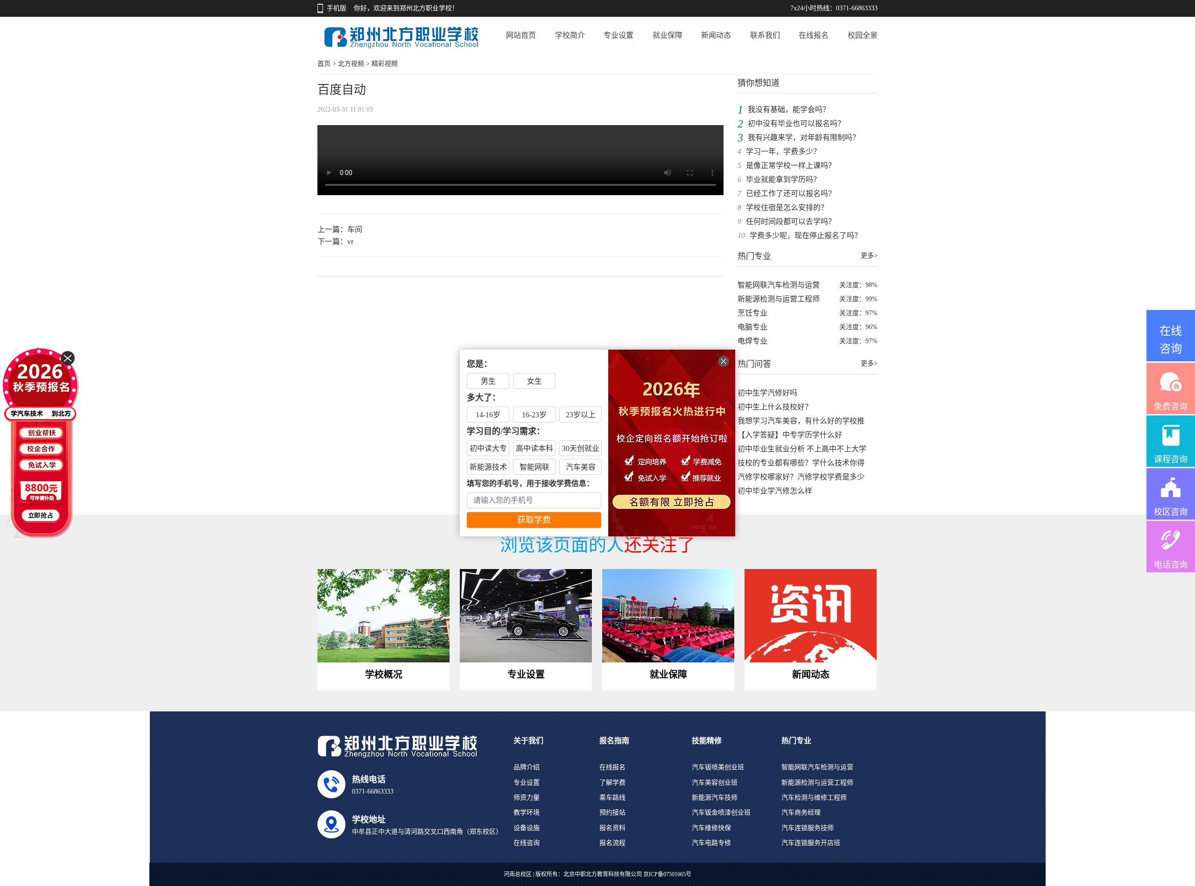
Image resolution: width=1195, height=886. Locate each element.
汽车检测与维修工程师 (814, 797)
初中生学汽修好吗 (767, 393)
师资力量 (526, 797)
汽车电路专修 (711, 842)
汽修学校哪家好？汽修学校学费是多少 (801, 477)
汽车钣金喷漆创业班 (721, 812)
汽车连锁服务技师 (807, 827)
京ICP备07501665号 (667, 874)
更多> (869, 255)
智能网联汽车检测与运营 (779, 285)
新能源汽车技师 (715, 797)
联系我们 (765, 35)
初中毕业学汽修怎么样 (775, 491)
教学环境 (526, 812)
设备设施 (526, 827)
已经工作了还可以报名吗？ (791, 193)
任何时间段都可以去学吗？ (791, 221)
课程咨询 (1171, 459)
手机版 (336, 8)
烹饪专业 (752, 313)
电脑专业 (752, 327)
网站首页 (521, 35)
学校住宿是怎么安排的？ (787, 207)
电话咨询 (1171, 565)
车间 (354, 229)
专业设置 (618, 35)
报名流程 (612, 842)
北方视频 (351, 63)
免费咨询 (1171, 406)
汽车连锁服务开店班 (810, 842)
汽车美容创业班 (715, 782)
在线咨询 (526, 842)
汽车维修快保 (711, 827)
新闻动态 (716, 35)
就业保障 (667, 35)
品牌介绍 (526, 767)
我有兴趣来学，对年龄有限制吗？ (804, 137)
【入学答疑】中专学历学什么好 (790, 435)
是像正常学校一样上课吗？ (791, 165)
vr (350, 242)
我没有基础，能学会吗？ (789, 109)
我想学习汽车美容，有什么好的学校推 (801, 421)
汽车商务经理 (801, 812)
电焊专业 (752, 341)
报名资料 (612, 827)
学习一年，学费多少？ (783, 151)
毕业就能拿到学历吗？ (783, 179)
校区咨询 (1171, 512)
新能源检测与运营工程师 (779, 299)
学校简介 (570, 35)
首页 (323, 63)
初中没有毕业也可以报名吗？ (796, 123)
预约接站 (612, 812)
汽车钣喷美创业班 (718, 767)
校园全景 (863, 35)
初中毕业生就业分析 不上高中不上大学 (802, 449)
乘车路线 (612, 797)
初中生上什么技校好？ (775, 407)
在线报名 (814, 35)
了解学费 (612, 782)
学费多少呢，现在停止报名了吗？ (806, 235)
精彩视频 (385, 63)
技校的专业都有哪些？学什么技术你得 (801, 463)
